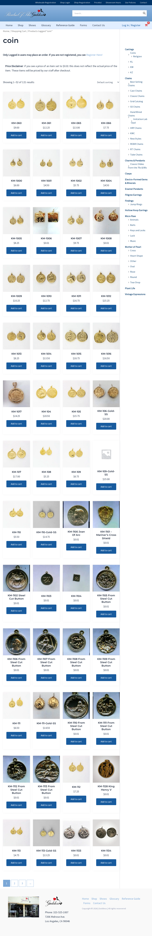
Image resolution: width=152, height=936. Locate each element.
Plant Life (130, 288)
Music (133, 240)
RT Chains (135, 149)
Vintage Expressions (135, 294)
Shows (103, 898)
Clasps (128, 173)
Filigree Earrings (133, 194)
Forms (86, 903)
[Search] (144, 13)
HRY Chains (136, 127)
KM (131, 67)
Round (133, 277)
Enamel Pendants (134, 188)
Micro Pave (130, 216)
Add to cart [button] (16, 135)
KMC (132, 133)
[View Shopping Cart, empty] (146, 25)
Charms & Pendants (135, 160)
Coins (133, 52)
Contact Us (99, 903)
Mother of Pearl (133, 246)
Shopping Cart (18, 31)
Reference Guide (131, 898)
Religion (137, 56)
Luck (132, 235)
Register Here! (94, 54)
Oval (132, 266)
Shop (94, 898)
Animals (134, 219)
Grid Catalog (136, 101)
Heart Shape (136, 255)
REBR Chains (136, 143)
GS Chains (135, 106)
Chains (128, 78)
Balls (132, 224)
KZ (131, 72)
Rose (132, 271)
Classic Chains (137, 96)
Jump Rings (136, 204)
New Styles (135, 138)
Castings (129, 49)
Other (133, 261)
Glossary (114, 898)
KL (131, 61)
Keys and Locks (137, 230)
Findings (129, 200)
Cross (133, 250)
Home (6, 31)
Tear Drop (135, 282)
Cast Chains (136, 90)
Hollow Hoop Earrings (136, 210)
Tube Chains (136, 154)
